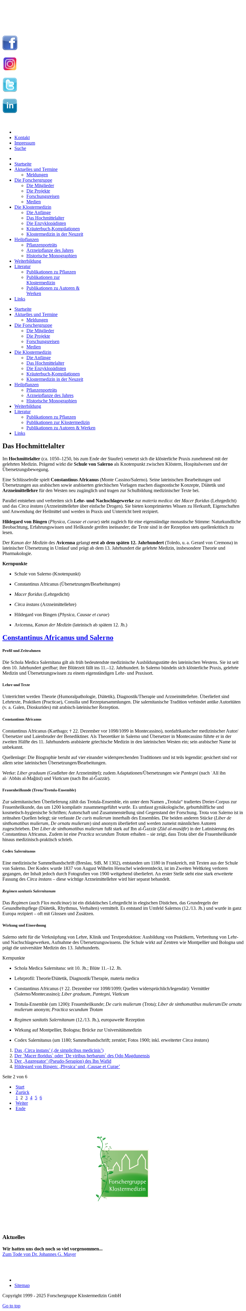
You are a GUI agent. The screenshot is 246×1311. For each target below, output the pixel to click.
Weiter (22, 1103)
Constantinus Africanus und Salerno (57, 637)
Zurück (22, 1092)
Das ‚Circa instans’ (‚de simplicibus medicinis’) (59, 1050)
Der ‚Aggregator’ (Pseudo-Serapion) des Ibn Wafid (62, 1061)
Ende (21, 1108)
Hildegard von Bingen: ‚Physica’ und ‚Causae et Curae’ (67, 1066)
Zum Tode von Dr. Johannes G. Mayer (39, 1254)
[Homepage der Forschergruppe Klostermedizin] (123, 1172)
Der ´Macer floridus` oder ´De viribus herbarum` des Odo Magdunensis (82, 1055)
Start (20, 1086)
